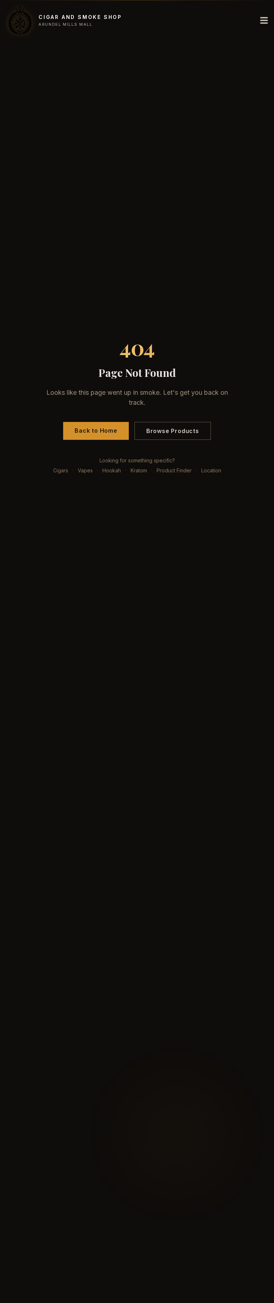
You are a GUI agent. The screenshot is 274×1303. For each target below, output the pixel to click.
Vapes (85, 470)
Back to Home (96, 430)
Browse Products (172, 430)
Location (211, 470)
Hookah (111, 470)
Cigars (60, 470)
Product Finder (174, 470)
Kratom (139, 470)
